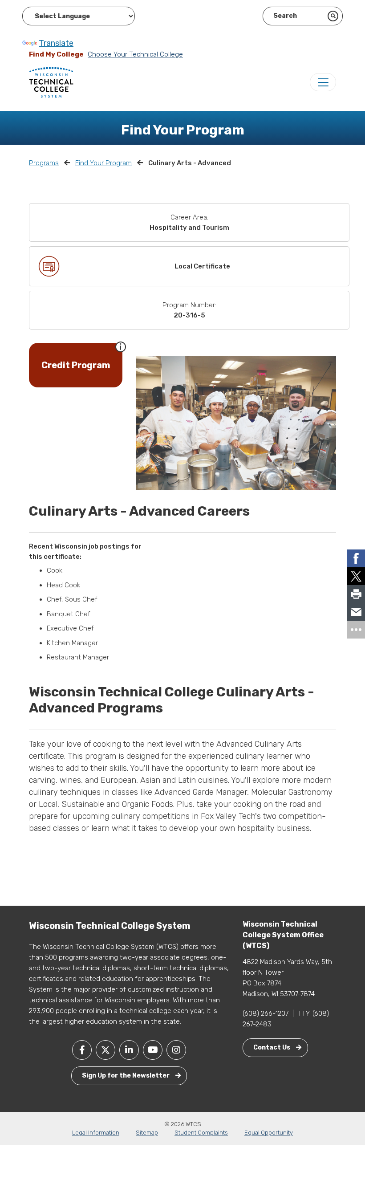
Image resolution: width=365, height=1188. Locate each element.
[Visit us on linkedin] (129, 1050)
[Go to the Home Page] (51, 82)
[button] (120, 346)
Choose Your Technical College (135, 54)
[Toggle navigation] (323, 82)
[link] (356, 558)
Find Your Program (103, 163)
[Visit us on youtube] (152, 1050)
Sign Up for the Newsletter (126, 1075)
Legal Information (95, 1132)
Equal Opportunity (268, 1132)
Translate (56, 43)
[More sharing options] (356, 630)
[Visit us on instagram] (176, 1050)
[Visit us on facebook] (82, 1050)
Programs (44, 163)
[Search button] (333, 16)
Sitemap (147, 1132)
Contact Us (272, 1047)
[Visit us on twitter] (105, 1050)
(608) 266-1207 (265, 1013)
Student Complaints (201, 1132)
